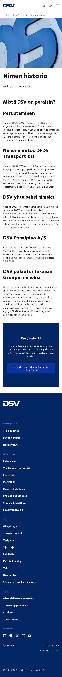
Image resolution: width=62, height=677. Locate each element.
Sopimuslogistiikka (14, 503)
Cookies (8, 612)
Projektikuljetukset (15, 496)
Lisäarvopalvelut (13, 510)
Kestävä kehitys (12, 561)
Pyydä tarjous (11, 438)
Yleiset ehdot (11, 619)
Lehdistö (8, 554)
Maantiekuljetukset (15, 489)
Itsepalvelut (10, 445)
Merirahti (9, 482)
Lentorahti (9, 475)
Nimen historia (37, 15)
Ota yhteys (10, 526)
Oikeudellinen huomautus (18, 598)
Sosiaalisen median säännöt (19, 582)
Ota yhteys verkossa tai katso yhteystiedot (31, 368)
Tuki (5, 568)
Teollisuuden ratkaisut (16, 468)
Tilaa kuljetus (11, 431)
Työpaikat (9, 540)
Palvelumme (10, 461)
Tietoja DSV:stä (11, 15)
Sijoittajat (9, 547)
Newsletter (10, 575)
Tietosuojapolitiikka (15, 605)
